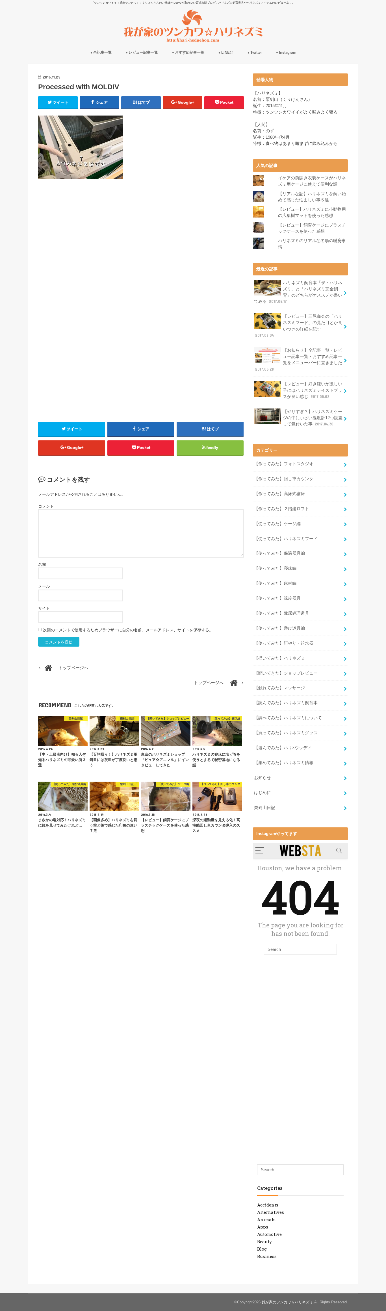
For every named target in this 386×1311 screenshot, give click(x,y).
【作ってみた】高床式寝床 (279, 494)
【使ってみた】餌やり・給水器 (283, 643)
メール (44, 586)
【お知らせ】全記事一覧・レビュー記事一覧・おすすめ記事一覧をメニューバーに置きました (298, 359)
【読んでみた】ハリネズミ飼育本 (286, 703)
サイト (44, 608)
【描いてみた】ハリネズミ (279, 658)
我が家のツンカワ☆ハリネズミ (287, 1302)
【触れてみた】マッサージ (279, 688)
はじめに (262, 792)
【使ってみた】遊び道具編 (279, 628)
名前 (42, 564)
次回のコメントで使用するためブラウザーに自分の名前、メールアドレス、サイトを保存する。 (128, 630)
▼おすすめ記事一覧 (187, 52)
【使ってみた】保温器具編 (279, 553)
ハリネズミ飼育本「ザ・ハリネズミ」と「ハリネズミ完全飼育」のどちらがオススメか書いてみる (298, 292)
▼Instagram (285, 52)
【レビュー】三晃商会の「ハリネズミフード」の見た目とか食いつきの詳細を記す (298, 326)
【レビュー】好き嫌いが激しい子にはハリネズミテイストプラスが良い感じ (312, 390)
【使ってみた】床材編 (275, 583)
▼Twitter (254, 52)
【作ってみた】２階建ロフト (281, 508)
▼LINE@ (225, 52)
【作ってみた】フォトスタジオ (283, 464)
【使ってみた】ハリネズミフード (286, 538)
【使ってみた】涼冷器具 (277, 598)
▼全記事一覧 (101, 52)
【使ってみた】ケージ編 (277, 523)
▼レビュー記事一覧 (141, 52)
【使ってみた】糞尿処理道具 (281, 613)
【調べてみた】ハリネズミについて (288, 718)
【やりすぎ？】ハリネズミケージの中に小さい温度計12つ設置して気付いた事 (312, 417)
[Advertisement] (141, 234)
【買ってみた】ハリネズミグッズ (286, 732)
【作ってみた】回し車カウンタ (283, 479)
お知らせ (262, 777)
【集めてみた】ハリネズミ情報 (283, 762)
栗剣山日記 (264, 807)
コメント (46, 506)
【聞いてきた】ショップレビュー (286, 673)
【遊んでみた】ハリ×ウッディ (283, 747)
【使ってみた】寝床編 (275, 568)
